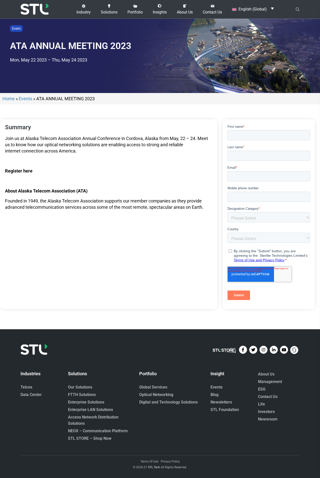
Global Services (153, 387)
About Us (266, 374)
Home (8, 98)
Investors (266, 411)
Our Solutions (80, 387)
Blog (214, 394)
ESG (262, 389)
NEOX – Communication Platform (98, 430)
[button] (83, 9)
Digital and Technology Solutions (168, 402)
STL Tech (154, 467)
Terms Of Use (149, 461)
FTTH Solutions (82, 394)
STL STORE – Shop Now (90, 438)
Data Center (31, 394)
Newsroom (268, 419)
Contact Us (268, 396)
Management (270, 381)
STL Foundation (224, 409)
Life (261, 404)
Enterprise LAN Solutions (90, 409)
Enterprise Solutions (86, 402)
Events (25, 98)
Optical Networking (156, 394)
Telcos (26, 387)
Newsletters (221, 402)
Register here (18, 171)
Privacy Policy (170, 461)
